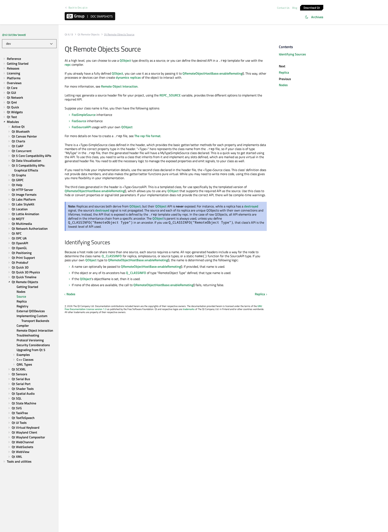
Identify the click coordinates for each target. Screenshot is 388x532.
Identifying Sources (292, 54)
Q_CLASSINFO (112, 256)
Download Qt (312, 7)
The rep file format (147, 135)
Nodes (70, 294)
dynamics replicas (128, 77)
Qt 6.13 (69, 34)
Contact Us (283, 8)
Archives (317, 17)
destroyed (251, 206)
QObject (125, 60)
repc (68, 64)
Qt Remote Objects (88, 34)
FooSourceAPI (81, 127)
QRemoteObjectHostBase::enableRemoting (212, 73)
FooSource (79, 120)
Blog (294, 8)
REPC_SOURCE (170, 95)
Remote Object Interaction (119, 86)
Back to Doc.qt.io (78, 7)
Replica (260, 294)
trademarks (189, 309)
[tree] (29, 260)
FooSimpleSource (84, 114)
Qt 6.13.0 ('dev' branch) (13, 35)
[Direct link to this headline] (112, 242)
